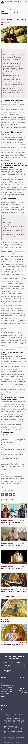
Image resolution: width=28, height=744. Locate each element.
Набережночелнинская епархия (8, 666)
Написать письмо (23, 692)
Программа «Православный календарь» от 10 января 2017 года (12, 569)
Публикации (9, 8)
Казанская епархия (5, 680)
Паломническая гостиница (7, 670)
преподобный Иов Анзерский (8, 490)
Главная (3, 8)
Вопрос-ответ (22, 690)
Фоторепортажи (5, 699)
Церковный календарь (22, 618)
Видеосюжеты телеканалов (7, 520)
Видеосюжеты (4, 700)
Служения (21, 680)
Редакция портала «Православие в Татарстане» (15, 19)
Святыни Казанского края (7, 687)
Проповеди (21, 681)
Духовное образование (6, 689)
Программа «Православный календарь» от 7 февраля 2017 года (11, 523)
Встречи (20, 683)
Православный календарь (7, 487)
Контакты (4, 705)
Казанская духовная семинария (20, 666)
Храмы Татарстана (5, 693)
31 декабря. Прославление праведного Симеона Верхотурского (13, 620)
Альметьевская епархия (20, 662)
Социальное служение (6, 691)
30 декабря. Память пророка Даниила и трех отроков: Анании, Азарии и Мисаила (12, 645)
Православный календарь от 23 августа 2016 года (13, 591)
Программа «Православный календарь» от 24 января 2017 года (12, 546)
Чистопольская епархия (8, 662)
